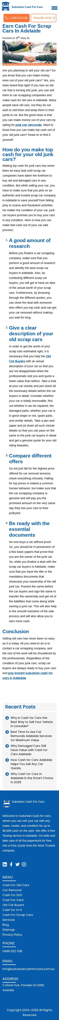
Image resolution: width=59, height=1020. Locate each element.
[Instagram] (24, 864)
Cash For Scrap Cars (17, 915)
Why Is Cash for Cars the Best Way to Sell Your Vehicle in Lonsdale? (32, 722)
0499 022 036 (19, 18)
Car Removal (11, 890)
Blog (5, 925)
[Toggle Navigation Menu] (54, 8)
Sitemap (8, 930)
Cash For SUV (12, 895)
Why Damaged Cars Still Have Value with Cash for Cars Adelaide (29, 750)
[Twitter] (17, 864)
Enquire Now (43, 18)
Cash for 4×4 (12, 910)
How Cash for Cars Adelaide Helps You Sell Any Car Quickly (31, 764)
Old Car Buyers (13, 905)
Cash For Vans (13, 900)
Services (8, 920)
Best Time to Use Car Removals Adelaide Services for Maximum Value (31, 736)
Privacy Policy (12, 935)
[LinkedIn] (4, 864)
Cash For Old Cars (15, 885)
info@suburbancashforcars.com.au (28, 969)
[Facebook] (11, 864)
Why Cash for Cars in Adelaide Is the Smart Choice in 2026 (32, 778)
